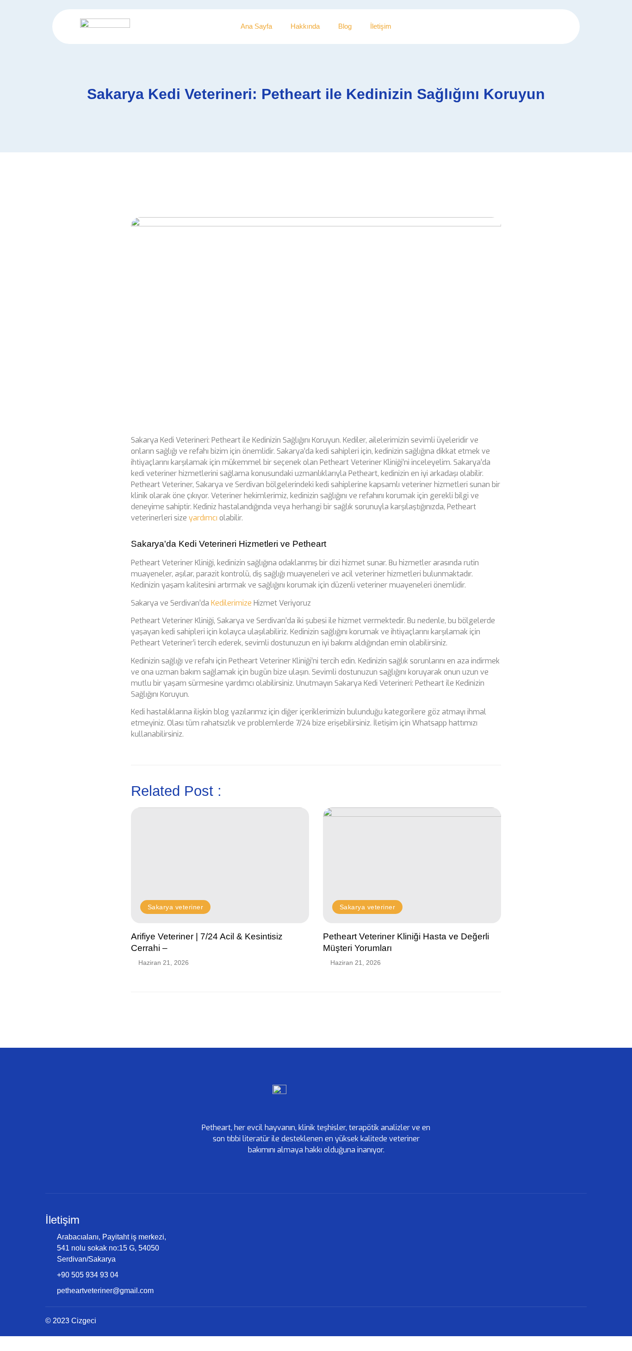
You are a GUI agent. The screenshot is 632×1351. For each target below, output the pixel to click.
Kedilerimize (231, 603)
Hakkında (305, 26)
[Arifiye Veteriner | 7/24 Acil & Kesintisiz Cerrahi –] (220, 865)
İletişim (380, 26)
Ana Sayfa (256, 26)
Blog (345, 26)
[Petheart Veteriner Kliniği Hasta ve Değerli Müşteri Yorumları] (412, 865)
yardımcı (203, 518)
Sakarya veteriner (175, 907)
